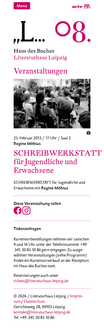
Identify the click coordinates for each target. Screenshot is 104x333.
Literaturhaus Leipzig (40, 57)
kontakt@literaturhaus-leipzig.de (42, 313)
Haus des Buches (34, 51)
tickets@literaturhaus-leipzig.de (41, 281)
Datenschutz (34, 302)
